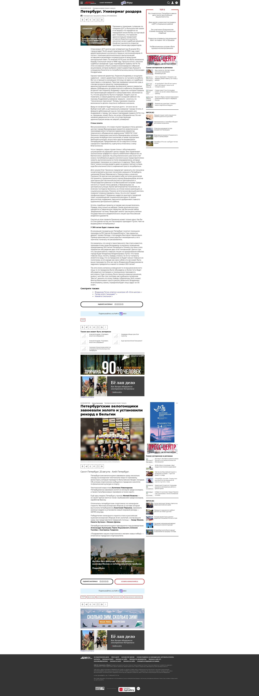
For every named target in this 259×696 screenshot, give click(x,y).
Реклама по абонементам (138, 659)
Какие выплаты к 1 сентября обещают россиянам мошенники (166, 122)
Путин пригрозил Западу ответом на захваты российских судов (165, 504)
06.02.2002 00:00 (86, 8)
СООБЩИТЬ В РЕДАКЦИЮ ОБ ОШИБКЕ (148, 661)
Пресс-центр (115, 657)
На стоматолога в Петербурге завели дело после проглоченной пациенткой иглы (162, 15)
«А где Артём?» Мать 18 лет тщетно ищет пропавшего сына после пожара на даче (166, 85)
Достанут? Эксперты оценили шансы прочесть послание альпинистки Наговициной (166, 460)
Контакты (97, 659)
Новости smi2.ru (87, 397)
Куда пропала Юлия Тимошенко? (131, 341)
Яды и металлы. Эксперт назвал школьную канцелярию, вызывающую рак (165, 71)
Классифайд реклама (101, 661)
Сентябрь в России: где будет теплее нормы (166, 142)
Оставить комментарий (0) (129, 581)
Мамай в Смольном (103, 296)
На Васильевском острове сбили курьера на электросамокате (162, 47)
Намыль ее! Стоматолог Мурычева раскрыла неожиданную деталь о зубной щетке (166, 487)
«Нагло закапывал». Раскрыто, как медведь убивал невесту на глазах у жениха (166, 78)
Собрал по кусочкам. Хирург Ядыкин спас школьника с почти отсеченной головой (166, 493)
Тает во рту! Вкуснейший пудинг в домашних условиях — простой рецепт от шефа (165, 473)
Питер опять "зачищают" (105, 294)
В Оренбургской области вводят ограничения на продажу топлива (165, 530)
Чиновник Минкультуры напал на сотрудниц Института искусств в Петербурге (100, 348)
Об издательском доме (101, 657)
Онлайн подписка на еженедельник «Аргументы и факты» (155, 657)
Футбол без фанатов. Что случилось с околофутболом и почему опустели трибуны (117, 562)
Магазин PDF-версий (127, 657)
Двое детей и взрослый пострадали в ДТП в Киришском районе (162, 23)
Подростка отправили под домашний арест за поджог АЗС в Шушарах (162, 39)
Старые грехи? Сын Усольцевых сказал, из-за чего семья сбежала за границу (166, 91)
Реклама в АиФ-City (155, 659)
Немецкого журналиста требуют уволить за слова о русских (164, 510)
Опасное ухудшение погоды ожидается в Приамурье (163, 129)
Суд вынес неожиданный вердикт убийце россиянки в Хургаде (165, 524)
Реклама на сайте (121, 659)
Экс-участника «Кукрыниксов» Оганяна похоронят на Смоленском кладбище (162, 31)
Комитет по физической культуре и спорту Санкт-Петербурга (100, 461)
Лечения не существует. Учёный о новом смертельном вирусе (165, 104)
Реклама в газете (107, 659)
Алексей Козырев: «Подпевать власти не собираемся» (98, 335)
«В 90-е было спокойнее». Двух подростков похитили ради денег (165, 466)
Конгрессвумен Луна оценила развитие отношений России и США (165, 517)
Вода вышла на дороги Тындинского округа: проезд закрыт (166, 135)
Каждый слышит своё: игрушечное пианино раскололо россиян (165, 115)
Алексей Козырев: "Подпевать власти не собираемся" (98, 341)
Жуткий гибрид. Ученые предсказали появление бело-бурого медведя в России (166, 98)
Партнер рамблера (111, 688)
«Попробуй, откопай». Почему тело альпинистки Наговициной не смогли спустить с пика (166, 480)
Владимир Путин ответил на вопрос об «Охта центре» (118, 292)
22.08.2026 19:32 (85, 403)
